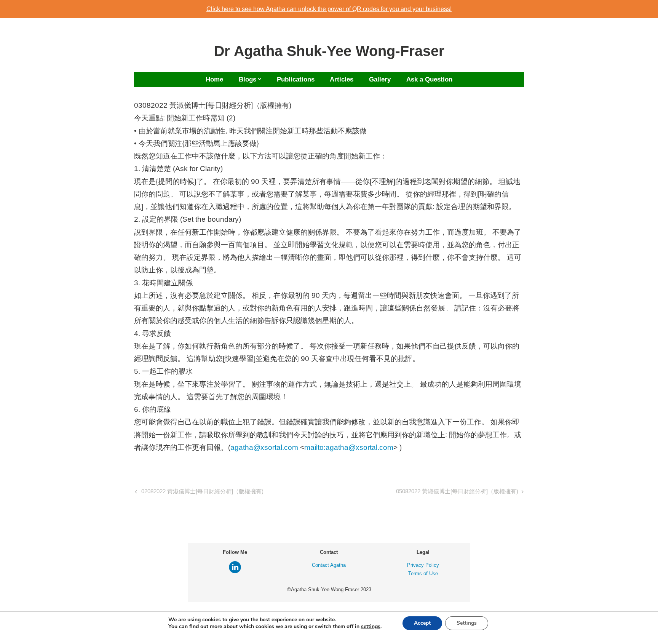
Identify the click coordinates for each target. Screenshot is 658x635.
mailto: (315, 447)
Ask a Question (429, 79)
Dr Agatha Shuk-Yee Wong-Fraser (329, 51)
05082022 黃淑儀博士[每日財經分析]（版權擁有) (457, 493)
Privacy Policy (423, 565)
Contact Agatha (329, 565)
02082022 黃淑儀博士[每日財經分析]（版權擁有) (201, 493)
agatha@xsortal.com (264, 447)
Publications (296, 79)
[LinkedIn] (235, 571)
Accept (422, 623)
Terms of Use (423, 573)
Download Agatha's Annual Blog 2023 (329, 9)
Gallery (380, 79)
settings (370, 626)
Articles (341, 79)
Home (214, 79)
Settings (467, 623)
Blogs (247, 79)
